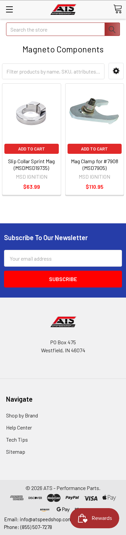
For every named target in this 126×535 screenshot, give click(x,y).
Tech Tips (17, 439)
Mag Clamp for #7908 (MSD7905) (94, 164)
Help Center (19, 427)
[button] (116, 71)
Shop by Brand (22, 415)
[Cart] (117, 9)
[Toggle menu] (9, 9)
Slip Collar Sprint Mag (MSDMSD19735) (31, 164)
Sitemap (15, 451)
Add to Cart (31, 148)
